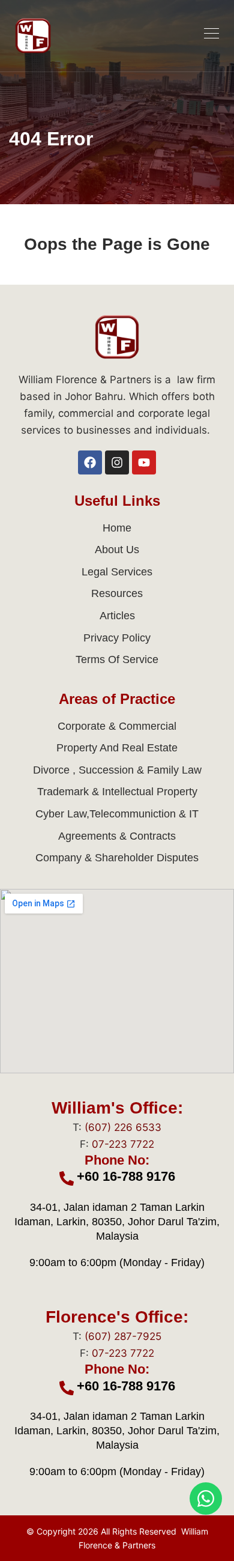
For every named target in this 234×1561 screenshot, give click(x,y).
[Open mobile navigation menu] (211, 33)
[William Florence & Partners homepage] (33, 36)
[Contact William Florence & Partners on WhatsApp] (206, 1498)
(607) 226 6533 (123, 1127)
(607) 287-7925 (123, 1336)
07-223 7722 (123, 1144)
